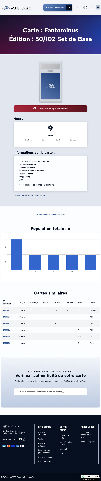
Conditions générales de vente (86, 434)
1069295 (6, 343)
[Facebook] (20, 439)
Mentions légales (87, 441)
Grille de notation (41, 444)
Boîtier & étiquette (42, 433)
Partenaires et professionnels (44, 451)
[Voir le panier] (91, 7)
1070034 (6, 336)
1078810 (6, 323)
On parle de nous (45, 457)
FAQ (61, 453)
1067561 (6, 310)
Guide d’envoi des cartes (66, 443)
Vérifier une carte (64, 436)
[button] (98, 7)
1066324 (6, 330)
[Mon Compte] (85, 7)
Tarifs (40, 439)
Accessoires (64, 449)
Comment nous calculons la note (50, 214)
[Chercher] (79, 7)
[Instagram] (23, 439)
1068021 (6, 317)
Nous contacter (44, 461)
